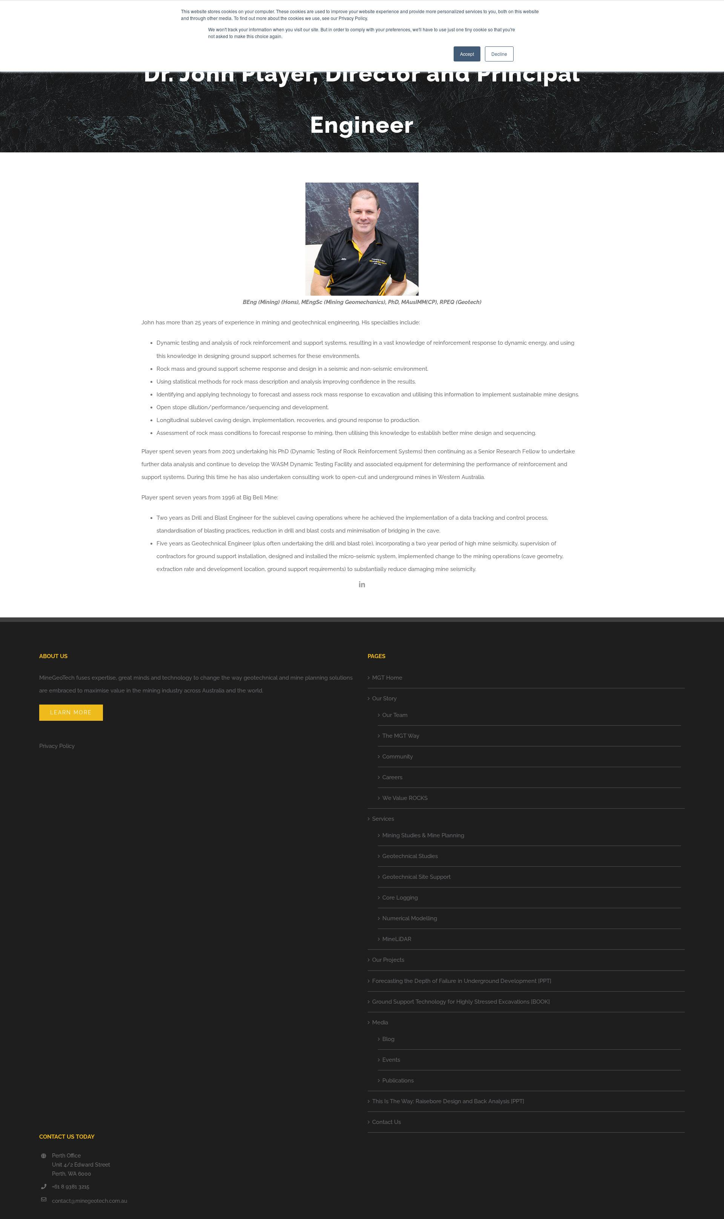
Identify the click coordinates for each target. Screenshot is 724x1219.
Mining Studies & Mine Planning (423, 835)
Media (380, 1022)
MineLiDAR (396, 939)
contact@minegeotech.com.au (89, 1201)
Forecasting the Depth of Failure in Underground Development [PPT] (461, 981)
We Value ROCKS (405, 798)
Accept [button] (467, 54)
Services (383, 818)
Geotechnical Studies (410, 856)
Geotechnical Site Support (416, 877)
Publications (398, 1080)
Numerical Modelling (409, 918)
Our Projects (388, 959)
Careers (392, 777)
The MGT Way (400, 735)
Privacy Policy (57, 746)
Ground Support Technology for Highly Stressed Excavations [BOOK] (461, 1001)
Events (391, 1059)
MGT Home (387, 677)
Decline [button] (499, 54)
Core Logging (400, 897)
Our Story (384, 698)
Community (397, 756)
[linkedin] (362, 584)
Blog (388, 1039)
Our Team (395, 715)
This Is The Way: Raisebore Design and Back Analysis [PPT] (448, 1101)
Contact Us (386, 1122)
